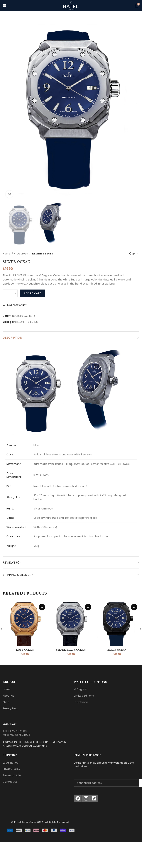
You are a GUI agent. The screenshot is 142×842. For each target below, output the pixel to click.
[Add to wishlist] (42, 607)
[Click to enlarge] (9, 194)
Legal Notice (10, 762)
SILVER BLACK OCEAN (71, 649)
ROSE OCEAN (25, 649)
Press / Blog (10, 708)
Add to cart (32, 293)
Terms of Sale (12, 775)
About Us (8, 696)
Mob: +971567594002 (16, 735)
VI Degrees (21, 253)
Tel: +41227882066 (15, 731)
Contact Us (10, 782)
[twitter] (94, 798)
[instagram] (86, 798)
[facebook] (78, 798)
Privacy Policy (11, 769)
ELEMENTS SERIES (42, 253)
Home (7, 253)
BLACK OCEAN (117, 649)
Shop (6, 702)
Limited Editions (84, 696)
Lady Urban (81, 702)
